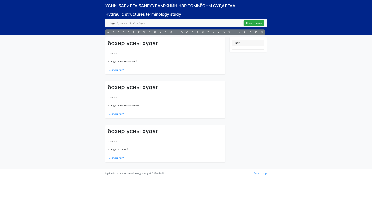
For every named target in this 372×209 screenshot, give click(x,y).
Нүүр (112, 23)
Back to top (260, 173)
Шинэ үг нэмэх (253, 23)
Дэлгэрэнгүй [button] (115, 70)
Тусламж (122, 23)
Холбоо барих (137, 23)
